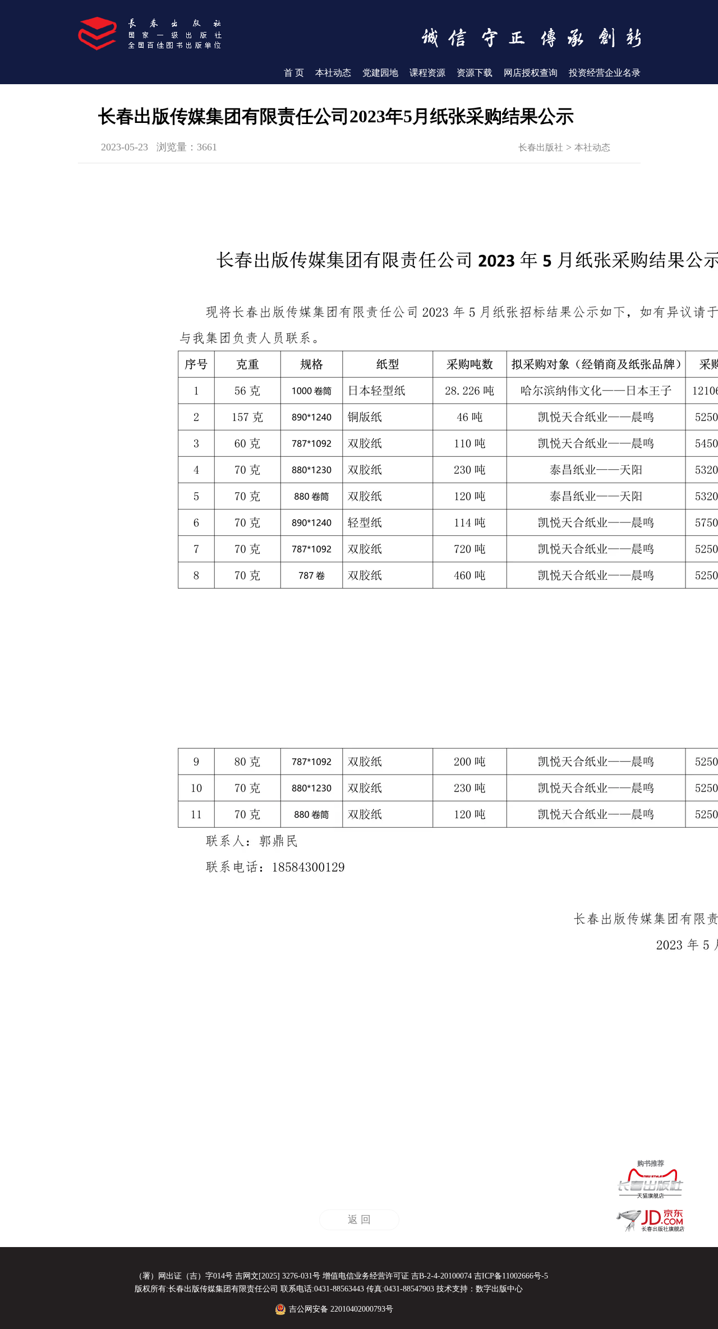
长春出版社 (540, 147)
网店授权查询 (531, 72)
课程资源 (427, 72)
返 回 (359, 1219)
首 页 (294, 72)
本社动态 (333, 72)
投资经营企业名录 (605, 72)
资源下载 (475, 72)
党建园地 (380, 72)
